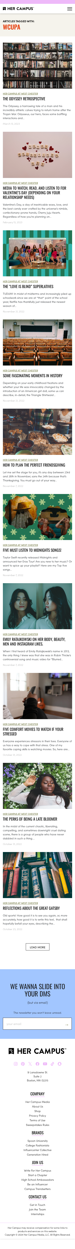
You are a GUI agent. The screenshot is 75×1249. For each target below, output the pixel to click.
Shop (37, 1111)
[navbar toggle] (69, 8)
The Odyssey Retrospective (24, 98)
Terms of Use (37, 1120)
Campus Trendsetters (37, 1189)
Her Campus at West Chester (20, 93)
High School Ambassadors (37, 1179)
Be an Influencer (37, 1184)
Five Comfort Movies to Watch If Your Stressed (33, 731)
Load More (37, 947)
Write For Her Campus (37, 1170)
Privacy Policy (37, 1115)
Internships (37, 1214)
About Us (37, 1106)
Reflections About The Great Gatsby (31, 908)
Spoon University (38, 1141)
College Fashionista (37, 1145)
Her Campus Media (37, 1102)
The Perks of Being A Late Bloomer (30, 819)
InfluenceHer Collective (37, 1150)
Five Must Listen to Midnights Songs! (32, 550)
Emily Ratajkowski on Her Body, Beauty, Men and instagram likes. (34, 641)
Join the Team (37, 1209)
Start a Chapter (37, 1175)
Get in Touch (37, 1205)
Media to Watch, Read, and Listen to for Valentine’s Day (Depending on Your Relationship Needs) (34, 192)
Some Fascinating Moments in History (32, 375)
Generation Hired (37, 1154)
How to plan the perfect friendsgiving (34, 465)
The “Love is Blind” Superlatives (28, 286)
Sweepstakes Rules (37, 1125)
